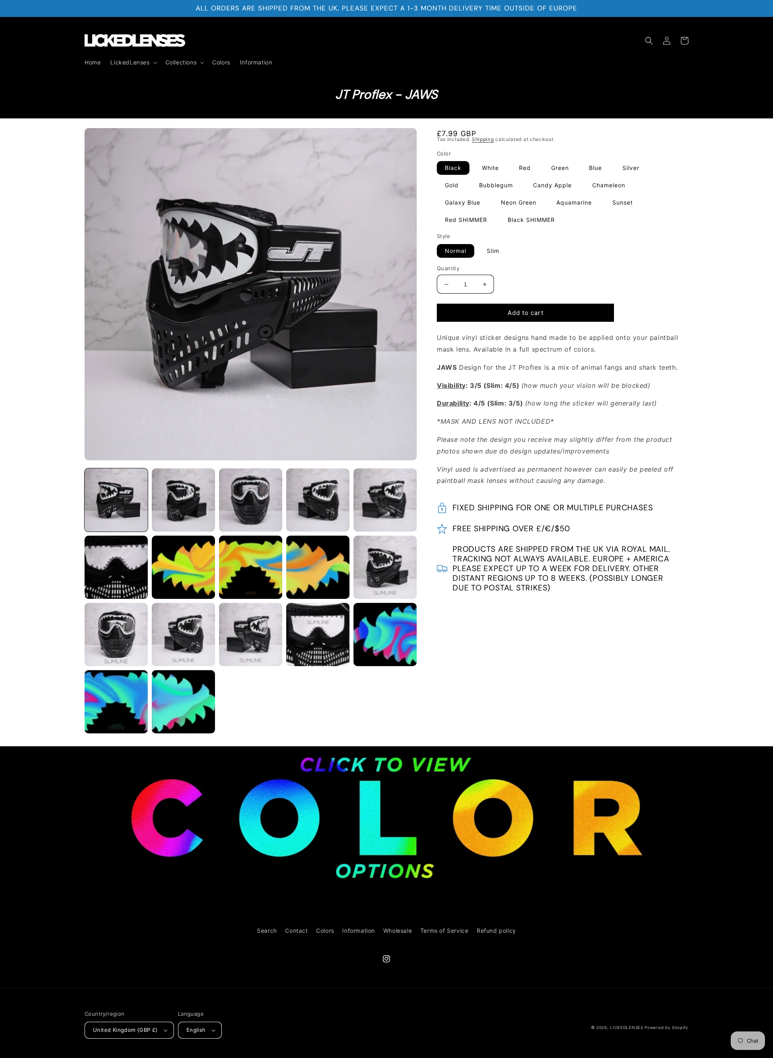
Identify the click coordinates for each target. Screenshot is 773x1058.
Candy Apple (552, 185)
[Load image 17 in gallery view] (116, 701)
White (490, 167)
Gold (452, 185)
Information (358, 930)
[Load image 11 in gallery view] (385, 567)
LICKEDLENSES (626, 1027)
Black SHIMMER (531, 219)
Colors (325, 930)
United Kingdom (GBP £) (125, 1030)
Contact (296, 930)
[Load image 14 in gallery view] (250, 634)
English (196, 1030)
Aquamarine (574, 202)
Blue (595, 167)
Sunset (622, 202)
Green (560, 167)
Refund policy (496, 930)
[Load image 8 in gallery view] (250, 567)
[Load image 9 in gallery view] (317, 567)
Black (453, 167)
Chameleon (608, 185)
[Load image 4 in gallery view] (317, 500)
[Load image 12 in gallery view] (116, 634)
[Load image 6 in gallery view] (116, 567)
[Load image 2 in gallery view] (183, 500)
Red (525, 167)
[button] (132, 62)
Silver (630, 167)
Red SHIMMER (466, 219)
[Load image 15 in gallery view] (317, 634)
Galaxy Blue (462, 202)
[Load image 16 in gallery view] (385, 634)
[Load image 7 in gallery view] (183, 567)
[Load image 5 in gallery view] (385, 500)
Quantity (448, 268)
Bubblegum (496, 185)
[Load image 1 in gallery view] (116, 500)
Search (267, 930)
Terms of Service (444, 930)
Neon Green (518, 202)
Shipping (483, 139)
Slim (493, 250)
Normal (455, 250)
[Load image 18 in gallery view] (183, 701)
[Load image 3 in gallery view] (250, 500)
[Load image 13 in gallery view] (183, 634)
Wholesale (397, 930)
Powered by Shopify (666, 1027)
